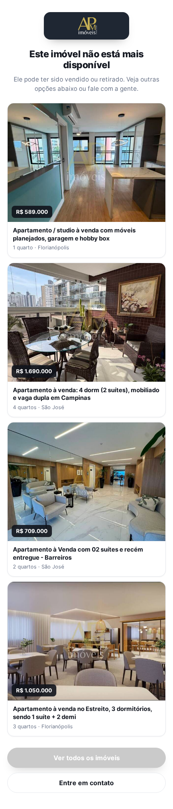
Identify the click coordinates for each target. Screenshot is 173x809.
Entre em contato (86, 783)
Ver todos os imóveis (87, 758)
